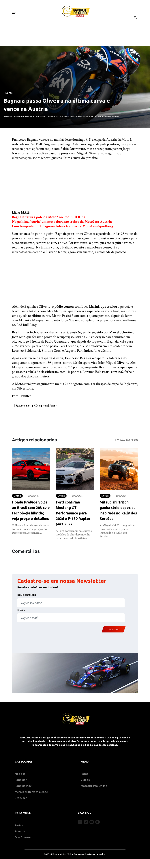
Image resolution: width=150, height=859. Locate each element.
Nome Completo (26, 595)
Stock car (21, 797)
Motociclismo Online (94, 785)
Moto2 (9, 93)
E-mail (21, 610)
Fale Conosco (23, 837)
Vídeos (85, 779)
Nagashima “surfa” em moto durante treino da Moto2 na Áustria (62, 221)
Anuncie (20, 831)
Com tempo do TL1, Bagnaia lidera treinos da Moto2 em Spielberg (62, 226)
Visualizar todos (127, 440)
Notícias (20, 773)
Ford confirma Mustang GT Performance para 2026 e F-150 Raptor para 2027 (73, 513)
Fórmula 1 (21, 779)
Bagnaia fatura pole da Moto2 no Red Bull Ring (48, 217)
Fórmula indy (23, 785)
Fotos (84, 773)
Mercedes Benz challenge (31, 791)
